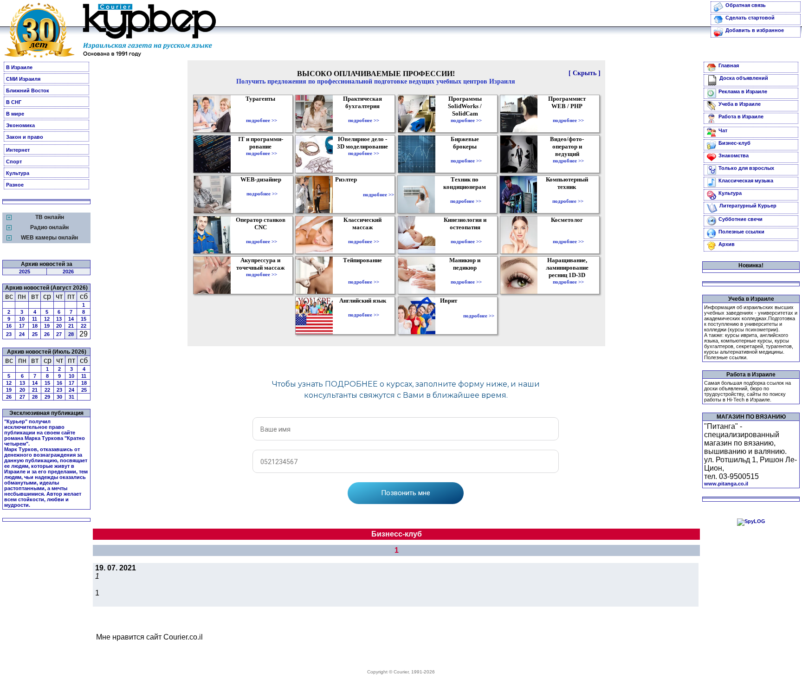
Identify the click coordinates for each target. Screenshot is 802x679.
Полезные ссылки (741, 231)
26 (47, 334)
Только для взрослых (746, 168)
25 (35, 334)
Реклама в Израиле (742, 91)
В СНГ (13, 102)
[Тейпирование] (364, 275)
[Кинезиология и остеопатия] (466, 235)
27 (59, 334)
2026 (68, 271)
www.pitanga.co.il (726, 483)
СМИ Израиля (23, 79)
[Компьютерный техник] (568, 194)
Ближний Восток (27, 90)
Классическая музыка (745, 180)
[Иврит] (450, 315)
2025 (24, 271)
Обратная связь (745, 5)
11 (34, 319)
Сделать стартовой (750, 17)
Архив (726, 244)
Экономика (20, 125)
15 (83, 319)
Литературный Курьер (747, 205)
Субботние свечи (740, 219)
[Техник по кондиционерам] (466, 194)
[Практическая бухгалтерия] (364, 113)
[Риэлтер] (348, 194)
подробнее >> (261, 120)
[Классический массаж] (364, 235)
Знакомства (733, 155)
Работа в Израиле (740, 116)
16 (9, 326)
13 (59, 319)
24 (22, 334)
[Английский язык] (364, 308)
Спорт (14, 161)
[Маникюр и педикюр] (466, 275)
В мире (15, 113)
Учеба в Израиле (739, 104)
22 (83, 326)
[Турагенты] (261, 113)
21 (71, 326)
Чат (722, 130)
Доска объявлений (743, 78)
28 (71, 334)
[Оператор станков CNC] (262, 235)
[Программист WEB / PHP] (568, 113)
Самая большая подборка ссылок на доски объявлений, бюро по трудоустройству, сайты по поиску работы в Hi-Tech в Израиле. (747, 391)
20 (59, 326)
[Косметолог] (568, 235)
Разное (15, 185)
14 (71, 319)
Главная (728, 65)
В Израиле (19, 67)
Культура (17, 173)
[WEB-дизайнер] (262, 187)
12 (47, 319)
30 (59, 397)
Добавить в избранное (754, 30)
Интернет (18, 150)
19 (47, 326)
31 (71, 397)
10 (22, 319)
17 (22, 326)
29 (47, 397)
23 (9, 334)
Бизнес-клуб (734, 143)
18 (35, 326)
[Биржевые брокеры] (466, 154)
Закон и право (24, 137)
